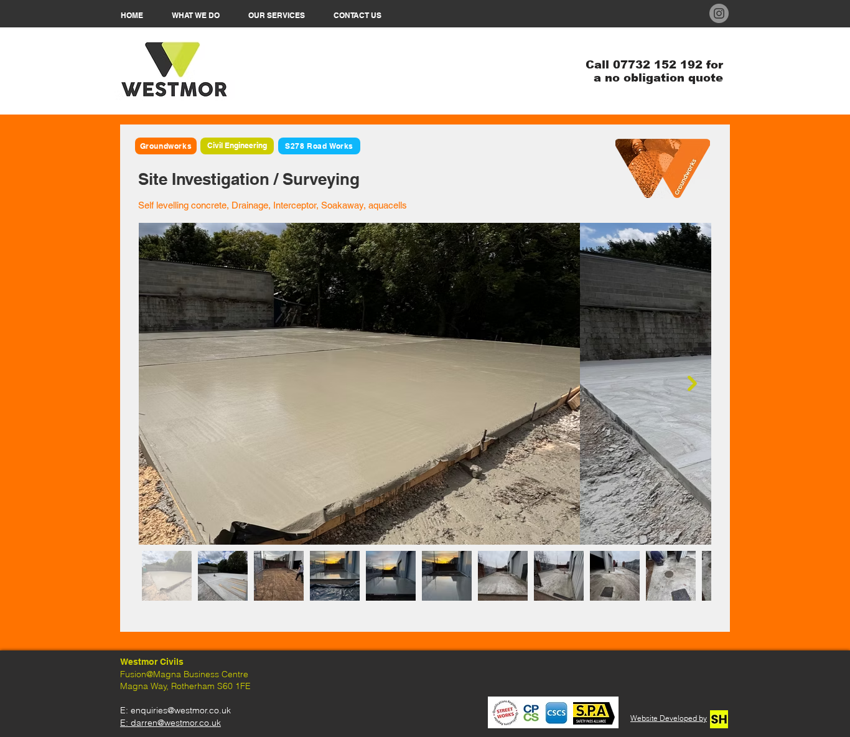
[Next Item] (692, 384)
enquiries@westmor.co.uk (181, 710)
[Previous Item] (157, 384)
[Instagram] (719, 13)
